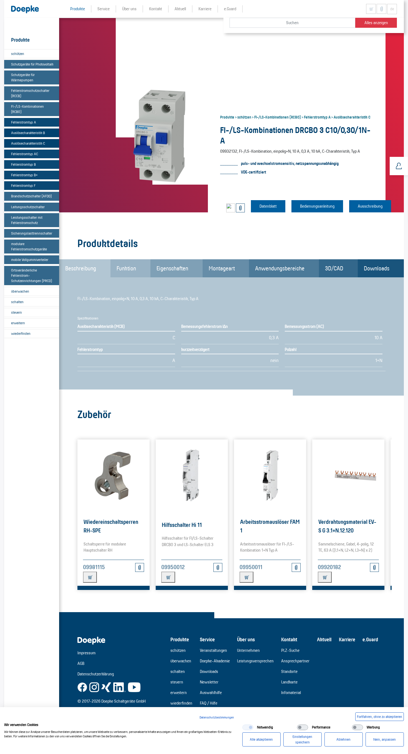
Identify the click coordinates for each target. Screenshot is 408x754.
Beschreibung (80, 268)
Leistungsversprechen (255, 660)
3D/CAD (334, 268)
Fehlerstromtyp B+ (24, 175)
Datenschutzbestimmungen (217, 717)
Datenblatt (268, 206)
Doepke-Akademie (215, 660)
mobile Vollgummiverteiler (29, 259)
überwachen (20, 291)
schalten (17, 302)
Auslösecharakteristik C (28, 143)
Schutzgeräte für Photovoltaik (32, 64)
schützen (17, 53)
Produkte (227, 116)
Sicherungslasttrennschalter (31, 233)
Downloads (376, 268)
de (392, 8)
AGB (80, 663)
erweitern (18, 323)
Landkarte (289, 682)
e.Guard (370, 639)
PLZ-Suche (290, 650)
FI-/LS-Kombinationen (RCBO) (27, 109)
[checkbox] (247, 727)
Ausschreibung (370, 206)
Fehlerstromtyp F (23, 185)
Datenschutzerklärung (95, 674)
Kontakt (289, 639)
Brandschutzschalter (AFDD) (31, 196)
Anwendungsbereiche (279, 268)
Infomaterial (291, 692)
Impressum (86, 652)
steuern (16, 312)
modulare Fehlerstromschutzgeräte (29, 246)
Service (207, 639)
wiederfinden (21, 333)
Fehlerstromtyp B (23, 164)
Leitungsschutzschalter (28, 207)
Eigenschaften (172, 268)
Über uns (246, 639)
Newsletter (209, 682)
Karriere (347, 639)
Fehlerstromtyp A (23, 122)
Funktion (126, 268)
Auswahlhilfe (211, 692)
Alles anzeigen (376, 22)
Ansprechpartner (295, 660)
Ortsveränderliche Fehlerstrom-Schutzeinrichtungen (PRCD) (31, 275)
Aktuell (324, 639)
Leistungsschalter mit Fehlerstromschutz (26, 220)
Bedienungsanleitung (317, 206)
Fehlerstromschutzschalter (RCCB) (30, 93)
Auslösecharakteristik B (28, 132)
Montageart (222, 268)
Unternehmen (248, 650)
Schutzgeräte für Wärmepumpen (23, 77)
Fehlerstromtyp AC (24, 154)
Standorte (289, 671)
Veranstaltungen (213, 650)
